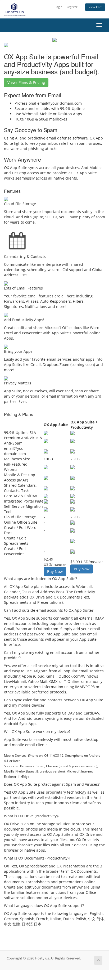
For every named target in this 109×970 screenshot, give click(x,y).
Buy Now (55, 571)
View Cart (95, 7)
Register (71, 7)
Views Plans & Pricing (26, 82)
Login (58, 7)
